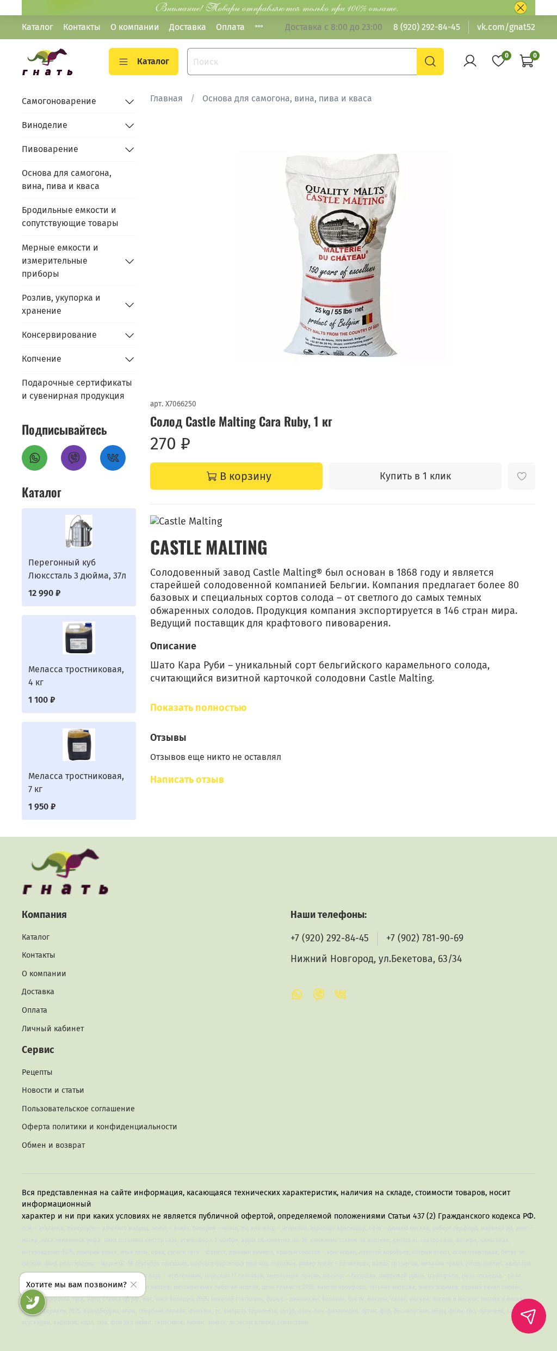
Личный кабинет (53, 1028)
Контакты (82, 27)
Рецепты (37, 1072)
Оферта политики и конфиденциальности (99, 1126)
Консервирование (59, 335)
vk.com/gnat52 (506, 27)
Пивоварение (50, 149)
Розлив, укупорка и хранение (61, 304)
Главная (166, 98)
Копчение (41, 359)
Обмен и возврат (53, 1145)
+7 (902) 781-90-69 (424, 938)
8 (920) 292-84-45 (426, 27)
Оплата (230, 27)
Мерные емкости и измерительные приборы (60, 260)
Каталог (37, 27)
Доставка (187, 27)
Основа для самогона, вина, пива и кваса (287, 98)
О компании (134, 27)
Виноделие (44, 125)
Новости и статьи (53, 1090)
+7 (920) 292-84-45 (329, 938)
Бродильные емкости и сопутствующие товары (70, 216)
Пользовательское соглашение (78, 1108)
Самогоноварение (59, 101)
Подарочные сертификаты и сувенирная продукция (77, 389)
